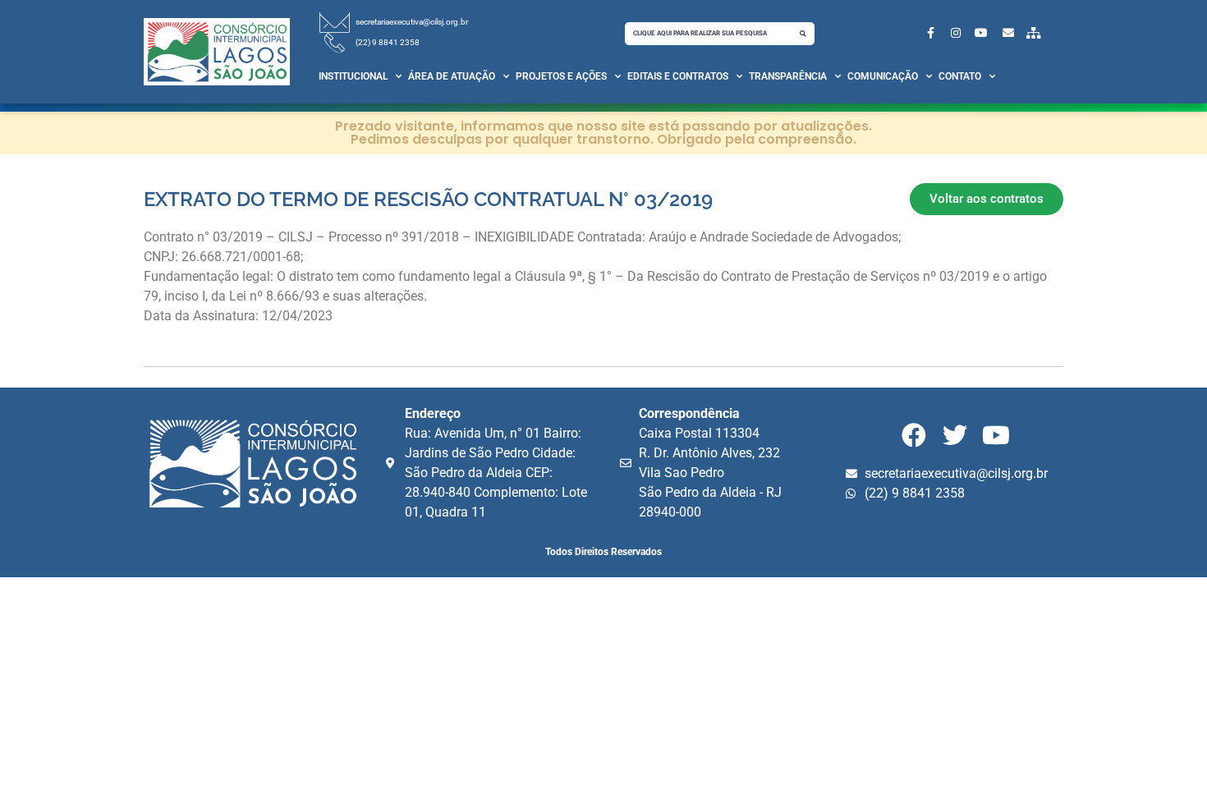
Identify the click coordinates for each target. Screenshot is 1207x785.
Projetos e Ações (561, 76)
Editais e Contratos (677, 76)
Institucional (353, 76)
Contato (960, 76)
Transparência (788, 76)
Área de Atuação (451, 76)
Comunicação (882, 76)
